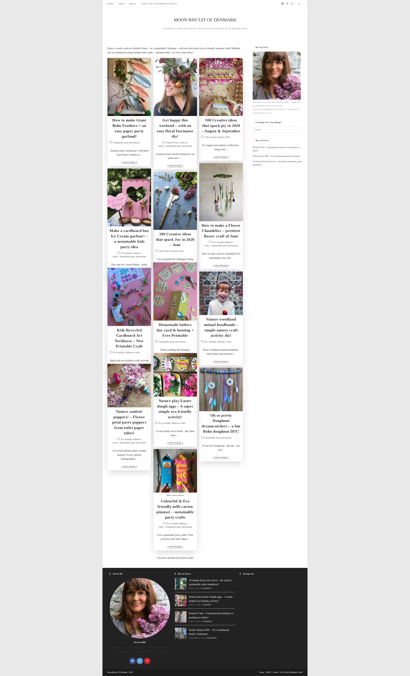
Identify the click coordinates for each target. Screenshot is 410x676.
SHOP (268, 672)
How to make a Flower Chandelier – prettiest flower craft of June (221, 230)
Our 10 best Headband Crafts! (291, 672)
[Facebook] (132, 661)
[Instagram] (140, 661)
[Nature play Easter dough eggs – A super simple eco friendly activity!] (180, 600)
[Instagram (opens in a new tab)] (292, 3)
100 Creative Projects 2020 (217, 137)
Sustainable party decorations (126, 142)
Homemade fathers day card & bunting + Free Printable (175, 330)
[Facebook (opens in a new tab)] (282, 3)
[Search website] (299, 4)
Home (261, 672)
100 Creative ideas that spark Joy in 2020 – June (175, 239)
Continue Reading (129, 162)
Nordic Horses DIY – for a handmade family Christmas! (276, 156)
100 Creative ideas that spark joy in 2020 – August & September (221, 125)
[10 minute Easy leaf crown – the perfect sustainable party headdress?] (180, 583)
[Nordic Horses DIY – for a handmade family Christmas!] (180, 633)
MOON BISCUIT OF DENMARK (205, 19)
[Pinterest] (147, 661)
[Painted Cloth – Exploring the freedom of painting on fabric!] (180, 617)
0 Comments (206, 588)
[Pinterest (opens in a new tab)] (287, 3)
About (275, 672)
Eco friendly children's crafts (126, 352)
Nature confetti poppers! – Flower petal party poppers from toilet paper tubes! (129, 422)
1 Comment (206, 605)
